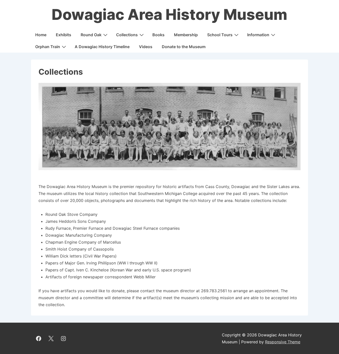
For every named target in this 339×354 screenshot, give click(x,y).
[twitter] (51, 338)
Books (158, 34)
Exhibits (63, 34)
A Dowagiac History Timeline (102, 46)
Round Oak (91, 34)
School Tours (220, 34)
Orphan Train (47, 46)
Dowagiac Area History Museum (169, 14)
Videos (145, 46)
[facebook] (38, 338)
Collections (127, 34)
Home (40, 34)
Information (258, 34)
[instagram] (63, 338)
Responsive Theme (282, 341)
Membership (186, 34)
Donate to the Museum (183, 46)
